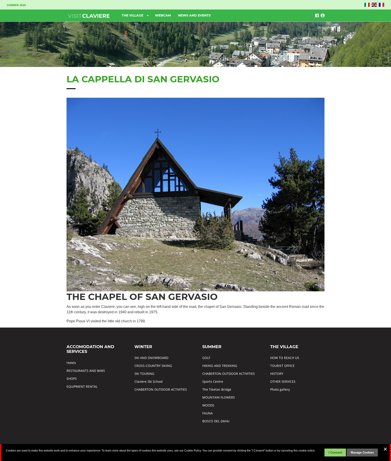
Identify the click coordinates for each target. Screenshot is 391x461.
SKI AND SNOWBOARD (151, 358)
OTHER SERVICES (283, 381)
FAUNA (207, 413)
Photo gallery (280, 389)
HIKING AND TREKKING (219, 366)
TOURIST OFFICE (282, 366)
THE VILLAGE (133, 15)
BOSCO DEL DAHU (215, 421)
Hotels (71, 363)
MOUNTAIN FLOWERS (218, 397)
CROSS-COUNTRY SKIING (153, 366)
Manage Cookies (362, 452)
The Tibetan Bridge (216, 389)
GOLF (206, 358)
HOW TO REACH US (284, 358)
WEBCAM (163, 15)
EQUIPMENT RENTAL (82, 386)
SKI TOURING (144, 373)
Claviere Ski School (148, 381)
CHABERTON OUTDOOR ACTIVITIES (160, 389)
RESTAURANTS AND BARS (86, 370)
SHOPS (72, 378)
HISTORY (276, 373)
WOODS (208, 405)
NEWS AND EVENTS (194, 15)
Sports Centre (212, 381)
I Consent (335, 452)
